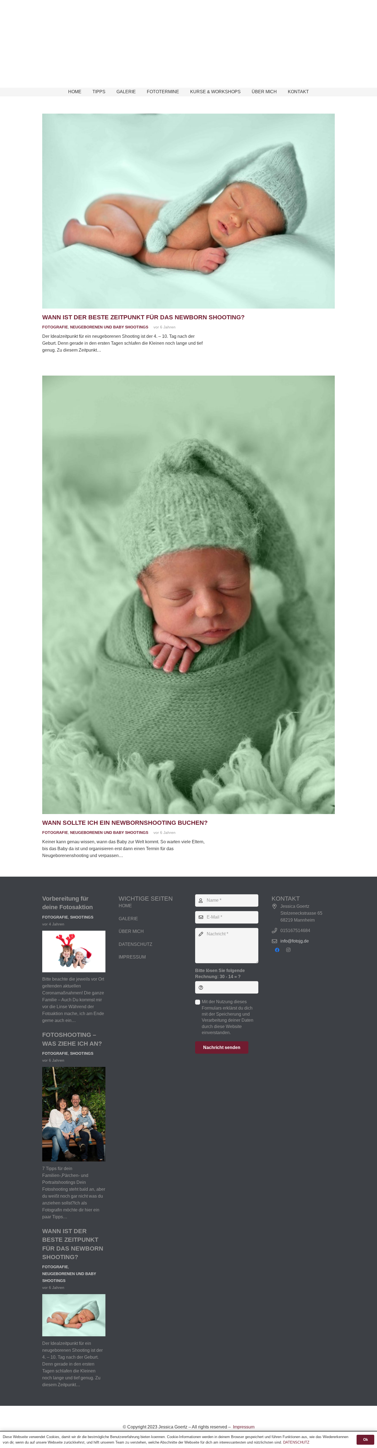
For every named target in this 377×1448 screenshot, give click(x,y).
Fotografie (55, 327)
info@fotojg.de (294, 941)
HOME (125, 905)
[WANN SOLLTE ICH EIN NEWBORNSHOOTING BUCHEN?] (188, 379)
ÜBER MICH (131, 931)
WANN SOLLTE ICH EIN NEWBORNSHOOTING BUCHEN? (125, 822)
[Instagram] (288, 949)
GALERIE (128, 918)
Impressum (243, 1427)
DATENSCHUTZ (135, 944)
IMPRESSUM (132, 957)
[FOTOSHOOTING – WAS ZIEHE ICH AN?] (73, 1070)
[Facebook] (277, 949)
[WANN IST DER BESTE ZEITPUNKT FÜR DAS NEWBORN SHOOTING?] (188, 117)
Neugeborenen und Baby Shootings (109, 327)
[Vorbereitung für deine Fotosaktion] (73, 934)
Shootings (81, 917)
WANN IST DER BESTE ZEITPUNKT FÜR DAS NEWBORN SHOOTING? (143, 317)
